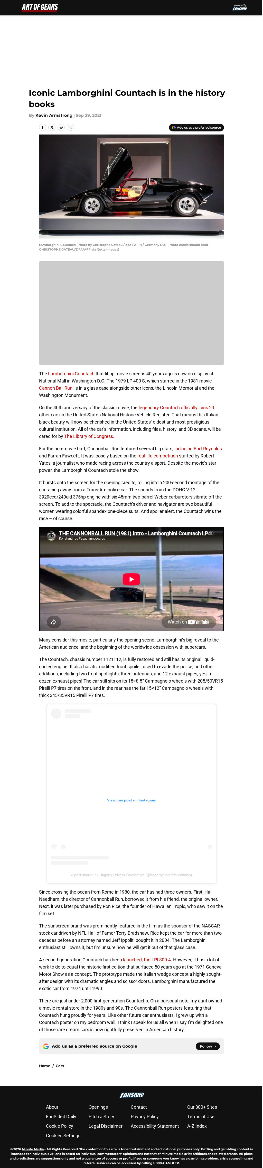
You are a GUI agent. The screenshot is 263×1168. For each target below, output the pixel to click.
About (52, 1107)
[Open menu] (13, 8)
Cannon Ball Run (55, 388)
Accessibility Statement (155, 1126)
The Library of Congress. (89, 436)
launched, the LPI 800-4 (147, 959)
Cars (60, 1066)
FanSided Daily (61, 1116)
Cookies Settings (63, 1135)
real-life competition (157, 455)
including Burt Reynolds (198, 448)
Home (44, 1066)
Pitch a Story (101, 1116)
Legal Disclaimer (106, 1126)
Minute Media (33, 1149)
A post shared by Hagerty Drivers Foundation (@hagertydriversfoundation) (131, 875)
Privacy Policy (145, 1116)
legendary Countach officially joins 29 (176, 407)
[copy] (70, 127)
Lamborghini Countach (71, 373)
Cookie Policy (59, 1126)
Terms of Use (200, 1116)
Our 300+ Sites (202, 1107)
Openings (98, 1107)
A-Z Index (197, 1126)
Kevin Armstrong (53, 115)
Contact (139, 1107)
